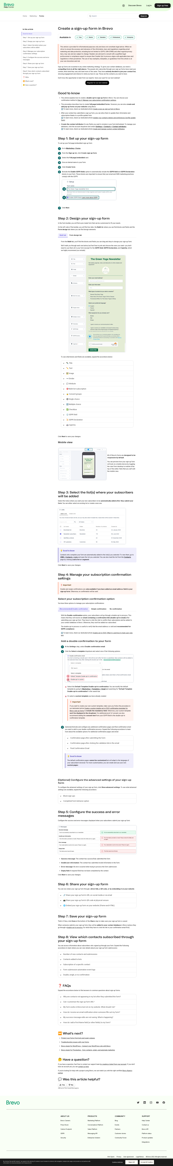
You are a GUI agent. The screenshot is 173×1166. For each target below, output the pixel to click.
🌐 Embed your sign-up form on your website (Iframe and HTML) (89, 905)
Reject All (132, 1162)
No (72, 1085)
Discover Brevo (135, 5)
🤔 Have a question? (30, 85)
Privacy (119, 1157)
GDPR (62, 1133)
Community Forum (120, 1138)
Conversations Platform (95, 1125)
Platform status (146, 1133)
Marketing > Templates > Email (94, 689)
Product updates (147, 1138)
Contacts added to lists (72, 959)
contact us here (83, 1067)
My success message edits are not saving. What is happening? (88, 1017)
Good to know (27, 34)
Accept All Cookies (147, 1162)
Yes (63, 1085)
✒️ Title (69, 363)
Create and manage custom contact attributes (109, 129)
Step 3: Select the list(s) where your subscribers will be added (34, 46)
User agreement (128, 1157)
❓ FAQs (26, 77)
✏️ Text (69, 368)
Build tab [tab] (63, 235)
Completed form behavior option (76, 801)
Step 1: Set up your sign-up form (33, 38)
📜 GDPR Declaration (74, 420)
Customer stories (120, 1133)
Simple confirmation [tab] (98, 609)
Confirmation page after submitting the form (87, 738)
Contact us (145, 1125)
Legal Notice (140, 1157)
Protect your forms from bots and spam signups (78, 1038)
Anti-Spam (111, 1157)
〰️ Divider (70, 378)
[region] (86, 1162)
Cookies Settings (117, 1162)
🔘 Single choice (73, 399)
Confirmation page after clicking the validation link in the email (94, 743)
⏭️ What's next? (28, 81)
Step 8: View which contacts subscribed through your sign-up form (36, 72)
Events (117, 1125)
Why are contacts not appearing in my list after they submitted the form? (92, 997)
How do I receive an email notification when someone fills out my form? (91, 1012)
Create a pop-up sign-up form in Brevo (106, 109)
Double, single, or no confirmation (76, 975)
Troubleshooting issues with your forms (75, 1042)
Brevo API (145, 1129)
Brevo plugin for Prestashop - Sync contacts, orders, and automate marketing (88, 1050)
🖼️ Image (70, 373)
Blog (116, 1120)
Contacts (127, 557)
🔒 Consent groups (74, 394)
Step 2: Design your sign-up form (34, 41)
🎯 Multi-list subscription (76, 389)
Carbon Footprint (66, 1129)
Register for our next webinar (97, 83)
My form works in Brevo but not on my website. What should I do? (89, 1007)
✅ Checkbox (71, 409)
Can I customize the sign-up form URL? (78, 1002)
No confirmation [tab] (116, 609)
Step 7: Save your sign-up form (33, 67)
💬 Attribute (71, 384)
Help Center (146, 1120)
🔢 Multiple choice (73, 404)
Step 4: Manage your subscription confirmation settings (96, 100)
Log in (149, 5)
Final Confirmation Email (79, 748)
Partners (117, 1129)
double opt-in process (74, 927)
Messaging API (92, 1133)
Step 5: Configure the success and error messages (36, 59)
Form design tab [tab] (75, 235)
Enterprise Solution (94, 1138)
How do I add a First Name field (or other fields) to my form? (87, 1022)
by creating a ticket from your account (113, 1064)
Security (63, 1138)
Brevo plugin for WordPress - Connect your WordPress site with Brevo (86, 1046)
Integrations (146, 1142)
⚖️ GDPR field (71, 414)
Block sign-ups (69, 796)
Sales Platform (92, 1129)
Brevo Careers (65, 1120)
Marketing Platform (94, 1120)
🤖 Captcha (70, 425)
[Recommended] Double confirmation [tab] (74, 609)
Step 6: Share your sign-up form (33, 63)
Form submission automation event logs (79, 970)
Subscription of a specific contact (76, 964)
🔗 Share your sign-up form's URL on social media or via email (87, 895)
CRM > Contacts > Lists (69, 557)
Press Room (64, 1125)
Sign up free (162, 5)
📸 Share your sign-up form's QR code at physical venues (86, 900)
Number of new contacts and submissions (80, 954)
